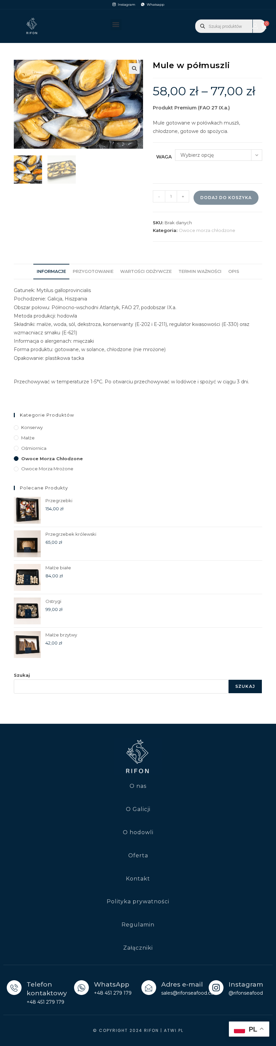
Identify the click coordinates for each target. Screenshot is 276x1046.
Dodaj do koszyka (226, 197)
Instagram (246, 984)
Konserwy (32, 427)
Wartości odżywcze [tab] (146, 271)
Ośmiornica (33, 448)
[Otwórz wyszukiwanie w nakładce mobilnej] (230, 26)
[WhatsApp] (81, 987)
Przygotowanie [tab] (93, 271)
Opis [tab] (233, 271)
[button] (116, 24)
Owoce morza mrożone (47, 468)
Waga (164, 157)
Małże (28, 437)
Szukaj (22, 675)
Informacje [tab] (51, 271)
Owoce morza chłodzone (207, 230)
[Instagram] (216, 987)
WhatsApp (111, 984)
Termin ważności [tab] (199, 271)
